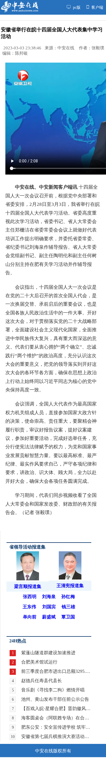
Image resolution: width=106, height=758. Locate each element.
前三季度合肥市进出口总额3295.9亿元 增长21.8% (56, 671)
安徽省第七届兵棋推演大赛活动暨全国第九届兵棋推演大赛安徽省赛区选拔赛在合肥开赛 (56, 736)
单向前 (29, 616)
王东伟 (29, 606)
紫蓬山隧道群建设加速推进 (48, 652)
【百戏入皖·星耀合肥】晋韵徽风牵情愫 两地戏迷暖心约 (56, 708)
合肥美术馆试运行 (39, 662)
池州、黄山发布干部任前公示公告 (55, 699)
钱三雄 (68, 606)
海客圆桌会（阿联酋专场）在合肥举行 (56, 717)
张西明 (29, 596)
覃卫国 (68, 616)
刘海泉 (49, 596)
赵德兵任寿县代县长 (41, 680)
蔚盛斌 (49, 616)
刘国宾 (49, 606)
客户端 (96, 7)
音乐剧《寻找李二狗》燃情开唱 (53, 690)
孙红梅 (68, 596)
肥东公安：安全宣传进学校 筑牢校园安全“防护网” (56, 727)
